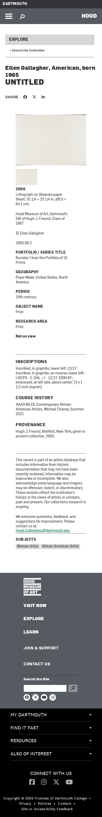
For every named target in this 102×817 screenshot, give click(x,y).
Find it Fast (24, 728)
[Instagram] (44, 781)
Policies (44, 803)
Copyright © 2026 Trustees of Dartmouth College (45, 798)
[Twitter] (56, 781)
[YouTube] (69, 781)
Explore (18, 40)
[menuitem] (51, 715)
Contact (64, 803)
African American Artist (60, 547)
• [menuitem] (90, 798)
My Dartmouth (28, 715)
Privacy (25, 803)
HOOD (89, 15)
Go (73, 688)
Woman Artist (27, 547)
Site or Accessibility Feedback (47, 809)
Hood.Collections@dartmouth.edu (43, 531)
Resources (23, 741)
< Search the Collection (26, 50)
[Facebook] (32, 781)
